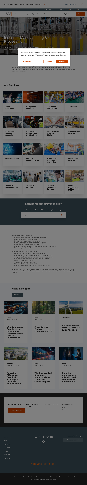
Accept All (62, 61)
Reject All (49, 61)
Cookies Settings (26, 61)
